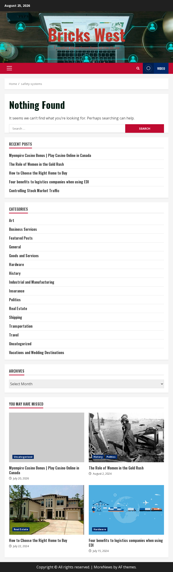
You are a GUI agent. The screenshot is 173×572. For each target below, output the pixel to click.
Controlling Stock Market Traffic (34, 190)
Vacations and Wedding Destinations (36, 352)
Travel (13, 335)
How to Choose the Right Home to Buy (38, 173)
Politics (15, 299)
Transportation (20, 326)
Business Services (23, 229)
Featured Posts (21, 238)
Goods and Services (24, 255)
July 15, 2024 (101, 551)
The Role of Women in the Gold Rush (36, 164)
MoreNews (103, 567)
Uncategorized (20, 343)
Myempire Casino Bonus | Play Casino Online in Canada (50, 155)
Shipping (15, 317)
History (14, 273)
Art (11, 220)
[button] (9, 68)
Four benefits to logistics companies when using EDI (49, 181)
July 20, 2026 (21, 478)
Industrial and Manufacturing (31, 282)
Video (161, 68)
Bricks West (86, 34)
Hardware (16, 264)
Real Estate (18, 308)
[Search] (138, 68)
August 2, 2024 (102, 474)
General (15, 247)
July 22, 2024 (21, 546)
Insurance (16, 291)
